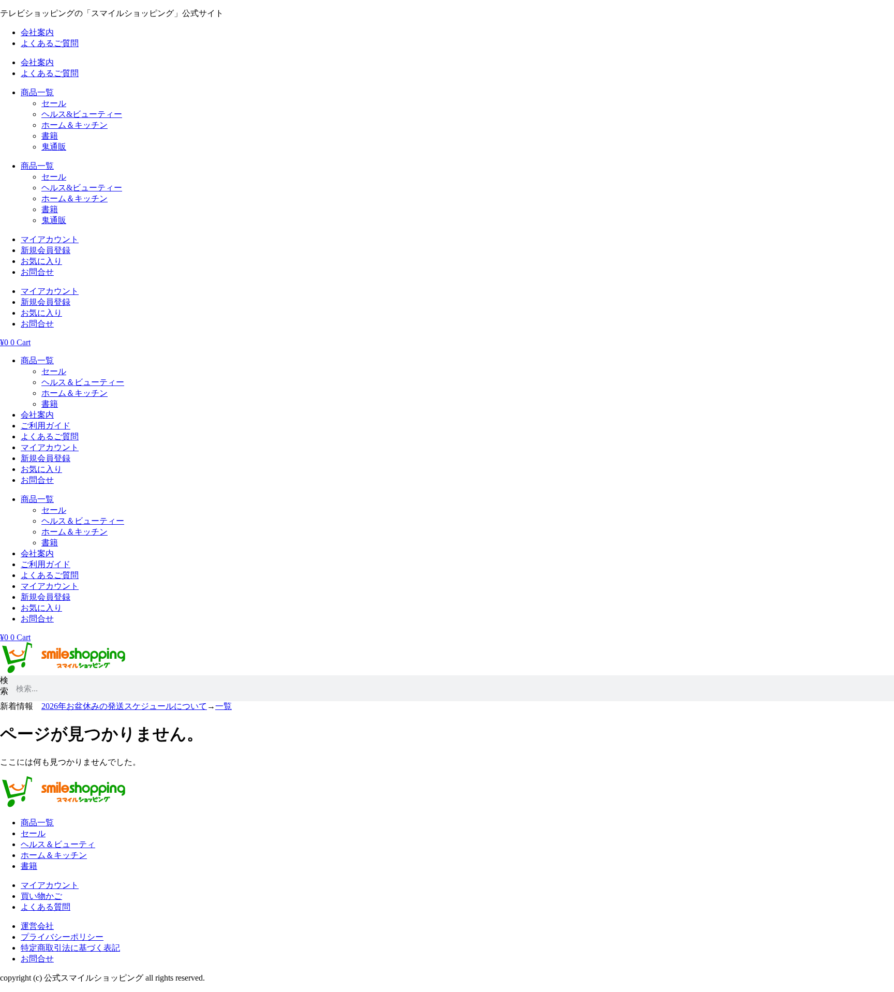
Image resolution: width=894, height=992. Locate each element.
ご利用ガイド (45, 425)
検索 (4, 685)
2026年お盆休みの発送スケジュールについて (124, 706)
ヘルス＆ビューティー (82, 382)
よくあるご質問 (50, 43)
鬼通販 (53, 146)
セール (53, 103)
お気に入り (41, 261)
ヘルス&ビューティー (81, 114)
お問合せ (37, 272)
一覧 (223, 706)
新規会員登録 (45, 250)
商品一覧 (37, 92)
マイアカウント (50, 239)
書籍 (49, 135)
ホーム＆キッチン (74, 125)
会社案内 (37, 32)
